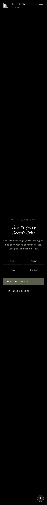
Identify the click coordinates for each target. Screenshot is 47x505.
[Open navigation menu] (41, 5)
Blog (13, 270)
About (34, 260)
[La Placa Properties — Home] (14, 5)
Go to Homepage (17, 281)
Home (13, 260)
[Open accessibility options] (40, 498)
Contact (34, 270)
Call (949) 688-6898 (18, 291)
